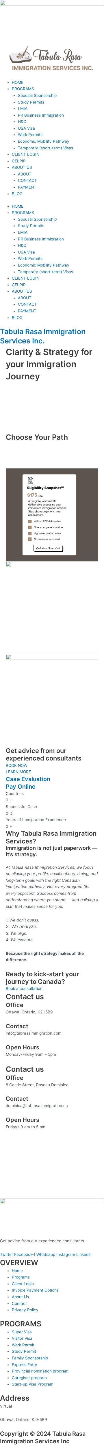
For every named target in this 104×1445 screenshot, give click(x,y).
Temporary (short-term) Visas (45, 148)
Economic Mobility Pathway (43, 141)
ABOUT (24, 174)
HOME (17, 82)
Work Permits (30, 134)
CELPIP (19, 161)
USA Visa (26, 128)
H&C (22, 121)
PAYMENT (27, 187)
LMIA (22, 108)
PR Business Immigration (41, 115)
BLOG (17, 193)
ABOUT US (22, 167)
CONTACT (27, 180)
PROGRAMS (23, 88)
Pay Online (21, 786)
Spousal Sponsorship (37, 95)
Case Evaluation (28, 779)
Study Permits (31, 102)
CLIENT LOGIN (25, 154)
